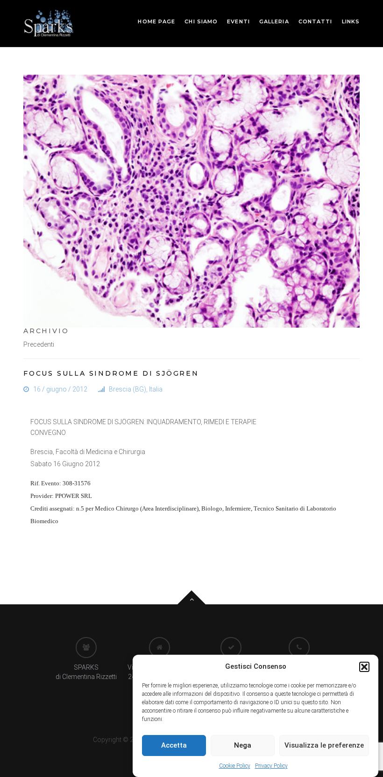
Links (351, 21)
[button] (364, 667)
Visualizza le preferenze (324, 745)
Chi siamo (201, 21)
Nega (242, 745)
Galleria (274, 21)
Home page (156, 21)
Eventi (238, 21)
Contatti (315, 21)
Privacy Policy (271, 766)
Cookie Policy (234, 766)
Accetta (174, 745)
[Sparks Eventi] (48, 23)
